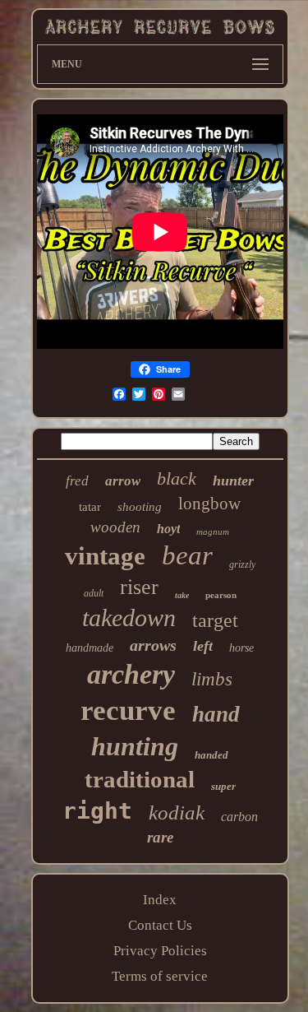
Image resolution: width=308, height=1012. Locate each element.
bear (187, 555)
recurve (128, 710)
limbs (211, 679)
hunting (134, 746)
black (176, 478)
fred (77, 481)
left (203, 646)
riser (139, 587)
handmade (89, 648)
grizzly (242, 564)
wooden (115, 527)
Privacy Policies (160, 951)
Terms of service (160, 976)
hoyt (168, 529)
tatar (90, 506)
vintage (105, 555)
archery (131, 674)
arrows (153, 645)
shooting (139, 506)
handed (211, 755)
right (97, 810)
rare (160, 837)
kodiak (177, 812)
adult (93, 593)
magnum (212, 531)
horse (241, 648)
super (223, 786)
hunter (233, 480)
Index (160, 900)
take (182, 595)
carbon (239, 817)
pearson (221, 595)
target (215, 620)
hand (216, 714)
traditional (140, 779)
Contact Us (160, 925)
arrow (122, 481)
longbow (209, 503)
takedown (129, 617)
